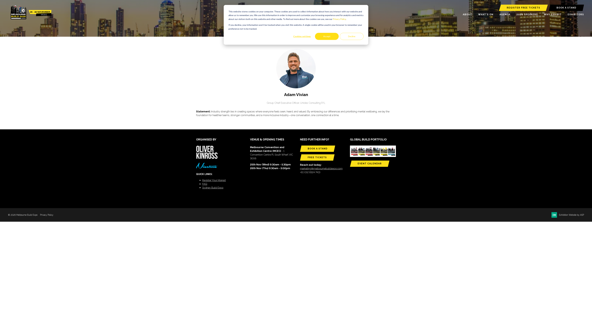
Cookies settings (302, 36)
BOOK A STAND (566, 7)
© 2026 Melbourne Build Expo (22, 215)
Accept (326, 36)
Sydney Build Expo (212, 187)
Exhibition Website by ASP (571, 215)
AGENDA (505, 14)
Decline (351, 36)
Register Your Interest (214, 180)
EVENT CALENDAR (370, 163)
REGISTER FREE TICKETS (523, 7)
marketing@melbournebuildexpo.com (321, 168)
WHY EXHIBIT (553, 14)
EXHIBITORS (576, 14)
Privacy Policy (339, 19)
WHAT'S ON (485, 14)
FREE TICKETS (317, 157)
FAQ (204, 184)
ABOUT (467, 14)
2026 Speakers (527, 14)
